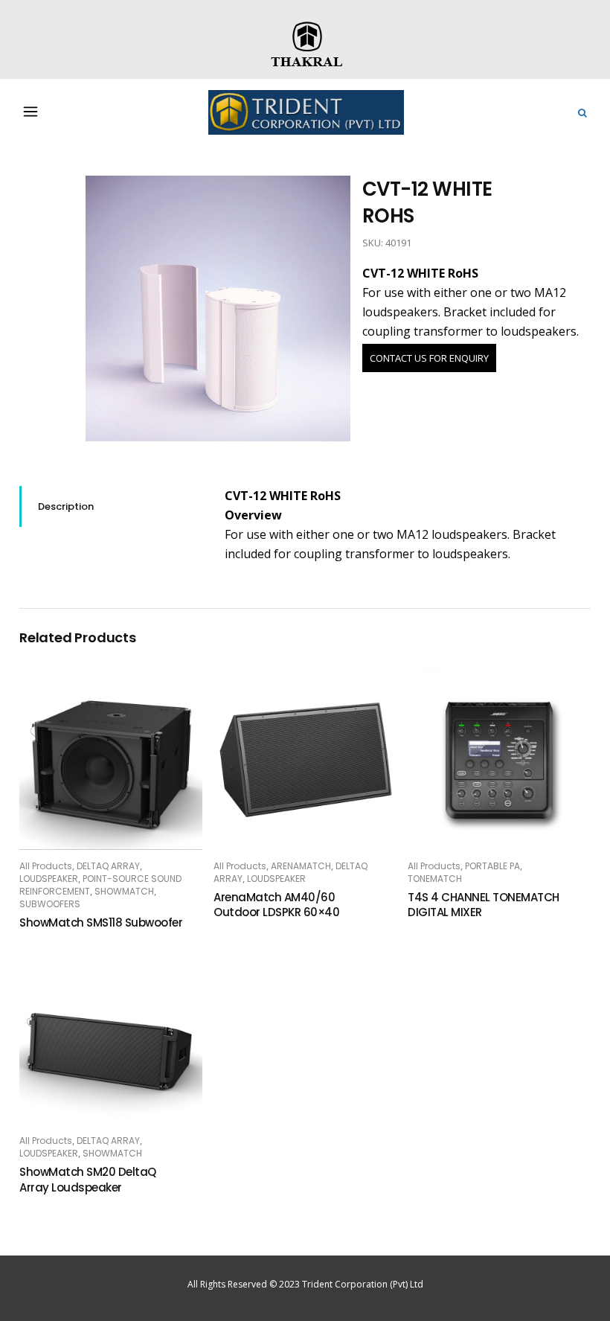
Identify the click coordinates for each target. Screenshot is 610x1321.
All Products (45, 866)
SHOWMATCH (124, 891)
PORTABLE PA (492, 866)
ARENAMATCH (301, 866)
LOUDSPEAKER (48, 878)
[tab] (110, 506)
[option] (218, 308)
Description (66, 506)
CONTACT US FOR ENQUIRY (429, 358)
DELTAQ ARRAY (108, 866)
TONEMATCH (435, 878)
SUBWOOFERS (49, 904)
